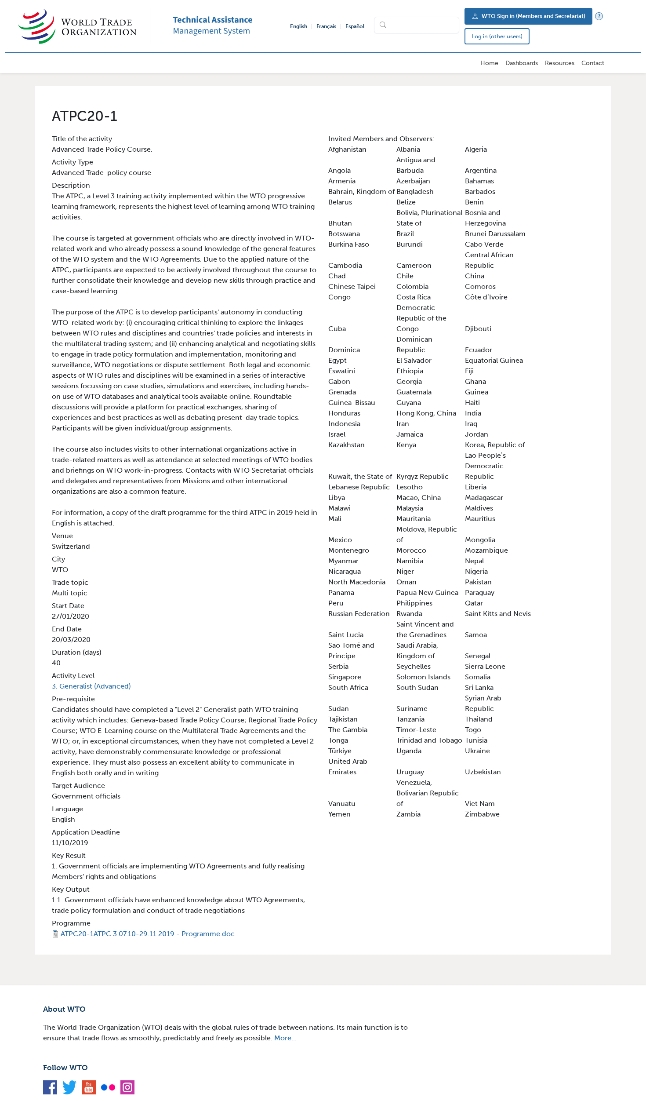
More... (285, 1038)
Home (489, 63)
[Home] (84, 26)
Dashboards (521, 63)
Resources (559, 63)
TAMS (226, 26)
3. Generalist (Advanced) (91, 686)
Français (326, 26)
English (298, 26)
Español (354, 26)
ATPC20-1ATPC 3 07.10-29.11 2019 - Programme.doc (148, 934)
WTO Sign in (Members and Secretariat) (533, 16)
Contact (592, 63)
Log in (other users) (497, 36)
